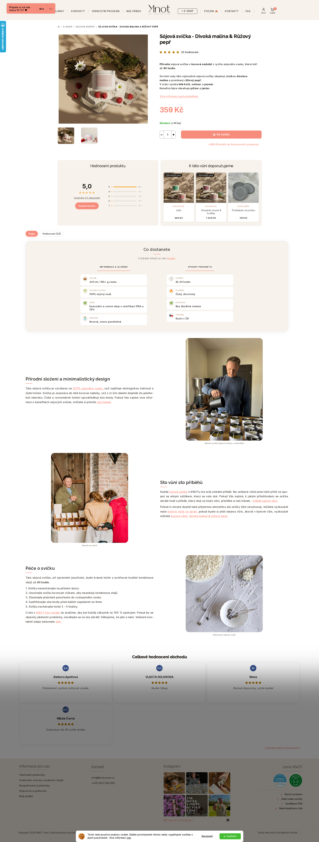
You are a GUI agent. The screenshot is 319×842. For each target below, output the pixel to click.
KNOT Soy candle (48, 612)
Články (59, 11)
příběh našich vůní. (265, 500)
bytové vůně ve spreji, (183, 511)
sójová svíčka (178, 491)
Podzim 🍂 (211, 11)
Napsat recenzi (87, 205)
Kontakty (78, 11)
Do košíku (223, 134)
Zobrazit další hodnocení (281, 748)
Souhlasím (232, 836)
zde (129, 837)
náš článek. (104, 402)
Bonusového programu (245, 144)
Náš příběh (133, 11)
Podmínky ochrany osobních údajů (41, 780)
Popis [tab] (31, 233)
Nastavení (207, 836)
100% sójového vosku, (88, 388)
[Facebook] (228, 820)
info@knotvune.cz (102, 777)
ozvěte (171, 258)
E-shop (188, 11)
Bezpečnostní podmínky (34, 785)
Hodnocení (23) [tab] (52, 233)
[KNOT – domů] (159, 9)
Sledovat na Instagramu (180, 820)
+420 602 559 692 (103, 783)
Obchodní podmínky (32, 774)
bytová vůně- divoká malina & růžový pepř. (199, 516)
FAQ (248, 11)
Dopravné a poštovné (32, 790)
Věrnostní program (105, 11)
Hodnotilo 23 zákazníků (87, 198)
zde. (58, 621)
